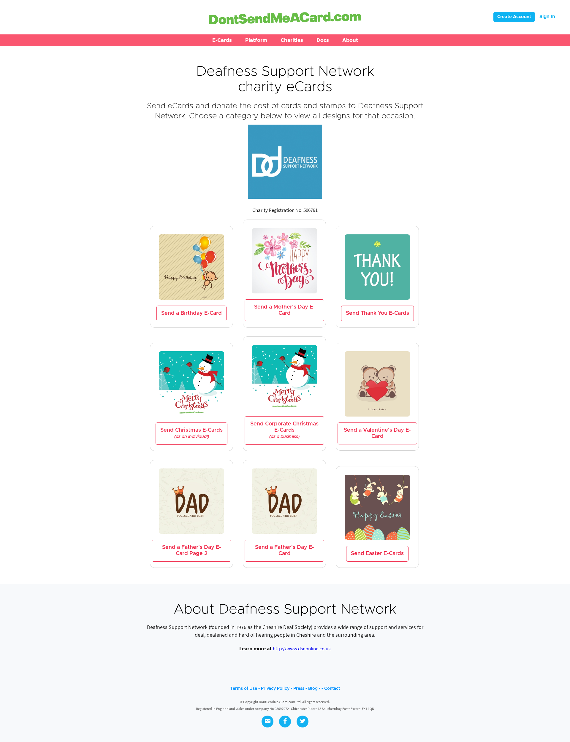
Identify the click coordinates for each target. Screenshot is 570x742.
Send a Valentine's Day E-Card (377, 433)
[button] (222, 40)
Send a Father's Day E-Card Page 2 (191, 550)
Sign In (547, 16)
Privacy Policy (275, 689)
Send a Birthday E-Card (191, 313)
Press (298, 689)
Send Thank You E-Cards (377, 313)
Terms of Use (243, 689)
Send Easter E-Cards (377, 553)
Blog (313, 689)
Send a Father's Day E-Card (284, 550)
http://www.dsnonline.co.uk (302, 648)
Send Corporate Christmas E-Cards (284, 430)
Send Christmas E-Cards (191, 433)
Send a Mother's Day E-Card (284, 310)
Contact (332, 689)
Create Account (514, 17)
